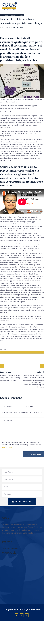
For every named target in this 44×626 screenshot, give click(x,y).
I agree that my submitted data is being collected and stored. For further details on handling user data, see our (21, 445)
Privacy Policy (7, 447)
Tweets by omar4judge (9, 548)
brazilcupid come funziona (12, 15)
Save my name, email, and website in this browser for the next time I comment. (22, 414)
